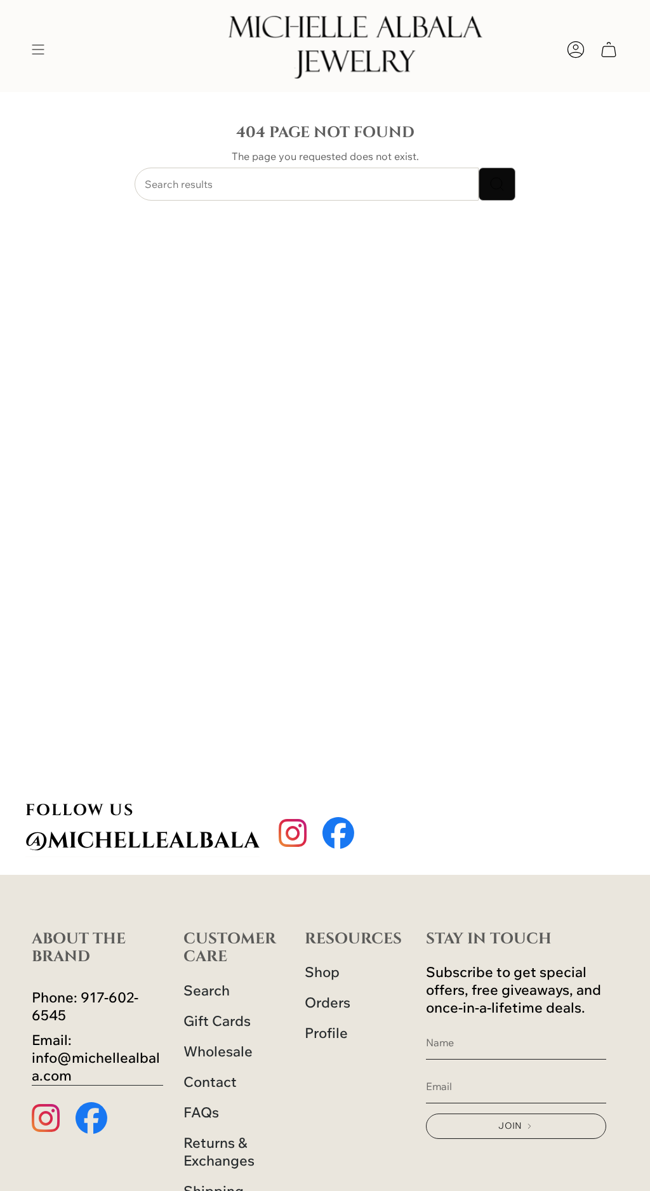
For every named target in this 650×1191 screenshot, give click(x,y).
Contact (210, 1082)
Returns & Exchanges (219, 1151)
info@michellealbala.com (96, 1066)
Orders (327, 1002)
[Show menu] (38, 49)
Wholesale (218, 1051)
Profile (326, 1033)
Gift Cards (217, 1021)
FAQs (201, 1112)
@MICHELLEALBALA (142, 841)
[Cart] (608, 49)
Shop (322, 972)
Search (206, 990)
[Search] (497, 184)
